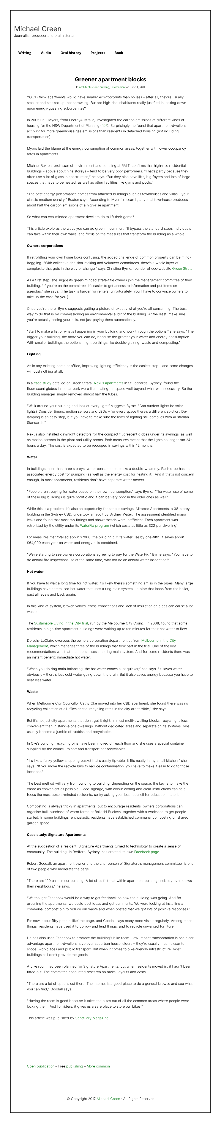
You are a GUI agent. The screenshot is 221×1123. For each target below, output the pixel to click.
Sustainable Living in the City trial (61, 623)
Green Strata (182, 268)
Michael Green (38, 29)
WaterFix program (94, 525)
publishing (74, 1066)
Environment (118, 87)
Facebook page (146, 852)
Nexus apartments (108, 383)
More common (98, 1066)
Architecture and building (94, 87)
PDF (104, 125)
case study (42, 383)
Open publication (40, 1066)
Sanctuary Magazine (91, 1018)
